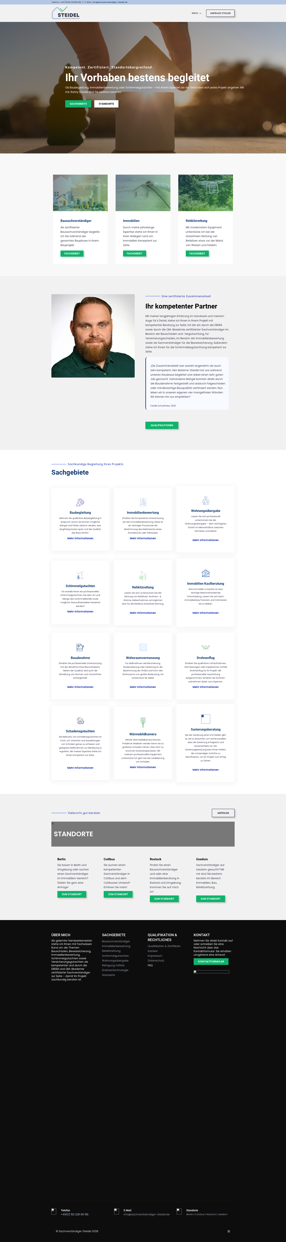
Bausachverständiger (75, 221)
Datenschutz (156, 960)
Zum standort (164, 899)
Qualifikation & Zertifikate (164, 946)
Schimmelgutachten (80, 586)
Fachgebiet (72, 253)
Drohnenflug (206, 658)
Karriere (153, 951)
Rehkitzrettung (196, 221)
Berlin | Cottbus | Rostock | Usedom (206, 1214)
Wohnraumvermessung (143, 658)
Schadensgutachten (80, 731)
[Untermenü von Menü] (200, 13)
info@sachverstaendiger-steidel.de (109, 2)
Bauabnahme (80, 658)
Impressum (155, 956)
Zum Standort (72, 894)
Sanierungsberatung (206, 729)
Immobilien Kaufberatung (205, 583)
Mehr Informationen (80, 538)
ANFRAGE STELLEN (220, 13)
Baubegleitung (80, 512)
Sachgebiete (78, 104)
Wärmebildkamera (142, 734)
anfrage (223, 813)
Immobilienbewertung (143, 512)
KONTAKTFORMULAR (211, 961)
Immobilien (131, 221)
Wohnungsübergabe (205, 511)
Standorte (106, 104)
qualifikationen (162, 425)
